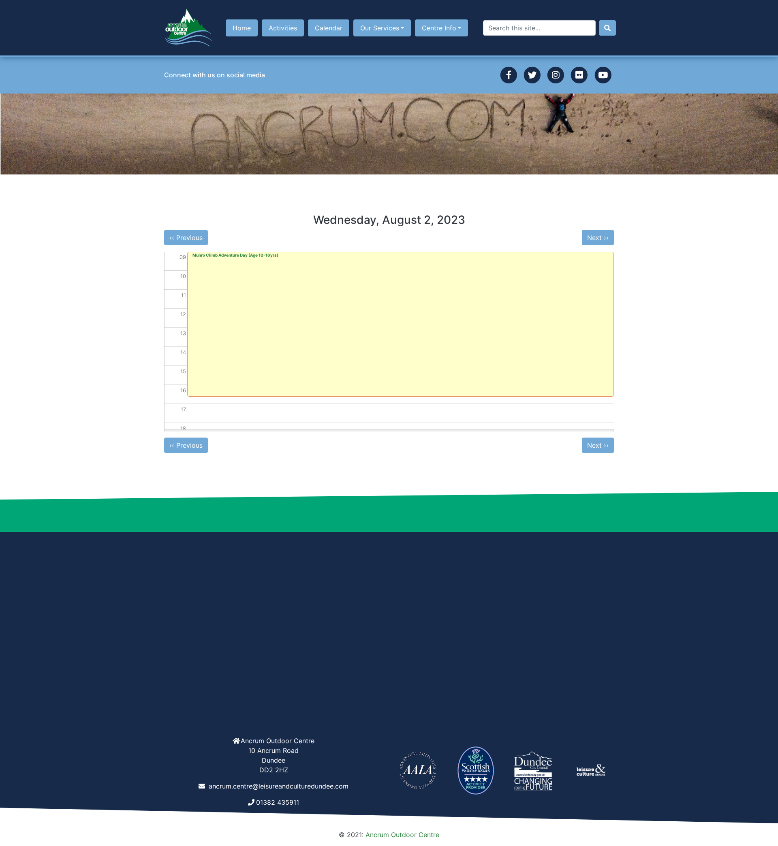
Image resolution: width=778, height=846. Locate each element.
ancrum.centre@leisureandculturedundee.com (278, 786)
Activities (283, 28)
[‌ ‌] (508, 74)
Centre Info (439, 28)
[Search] (607, 28)
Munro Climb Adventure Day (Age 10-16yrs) (235, 255)
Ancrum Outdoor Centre (402, 835)
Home (242, 28)
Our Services (379, 28)
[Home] (188, 27)
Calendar (328, 28)
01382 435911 (277, 802)
